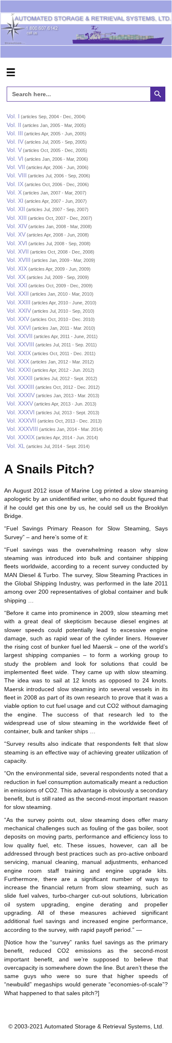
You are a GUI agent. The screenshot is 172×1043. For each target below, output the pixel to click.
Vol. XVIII (18, 259)
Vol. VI (15, 158)
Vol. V (14, 150)
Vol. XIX (17, 268)
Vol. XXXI (19, 369)
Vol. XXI (17, 285)
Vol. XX (16, 277)
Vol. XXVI (19, 327)
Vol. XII (16, 209)
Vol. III (15, 133)
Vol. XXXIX (21, 437)
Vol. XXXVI (21, 412)
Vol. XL (16, 446)
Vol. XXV (18, 319)
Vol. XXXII (20, 378)
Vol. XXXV (20, 403)
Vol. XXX (18, 361)
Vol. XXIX (19, 353)
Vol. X (14, 192)
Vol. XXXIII (20, 386)
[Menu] (11, 72)
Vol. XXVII (20, 336)
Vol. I (13, 116)
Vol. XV (16, 234)
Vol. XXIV (19, 310)
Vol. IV (15, 141)
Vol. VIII (17, 175)
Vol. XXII (18, 293)
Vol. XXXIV (21, 395)
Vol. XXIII (18, 302)
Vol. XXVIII (20, 344)
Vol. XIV (17, 226)
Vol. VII (16, 167)
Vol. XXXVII (21, 420)
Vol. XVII (18, 251)
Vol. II (14, 125)
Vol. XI (15, 200)
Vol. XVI (17, 243)
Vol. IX (15, 184)
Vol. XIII (17, 217)
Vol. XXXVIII (22, 429)
